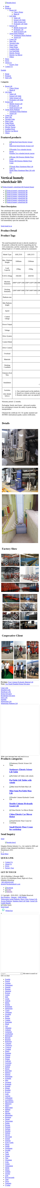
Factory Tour (13, 65)
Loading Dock (14, 49)
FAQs (7, 61)
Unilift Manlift (6, 903)
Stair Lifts (12, 41)
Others (11, 57)
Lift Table (12, 16)
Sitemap (14, 897)
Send (2, 839)
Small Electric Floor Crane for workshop (21, 828)
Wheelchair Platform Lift (9, 703)
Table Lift (17, 18)
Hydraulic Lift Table (20, 24)
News (7, 59)
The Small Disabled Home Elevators (17, 684)
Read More (4, 854)
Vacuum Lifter (14, 43)
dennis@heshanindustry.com (10, 884)
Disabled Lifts (5, 690)
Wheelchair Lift (6, 701)
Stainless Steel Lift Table (21, 901)
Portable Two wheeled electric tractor (21, 153)
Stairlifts (3, 699)
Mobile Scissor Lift (20, 28)
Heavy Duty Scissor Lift (28, 899)
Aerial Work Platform (16, 33)
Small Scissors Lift (20, 31)
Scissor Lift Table (19, 20)
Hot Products (5, 897)
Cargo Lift (12, 39)
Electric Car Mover (15, 55)
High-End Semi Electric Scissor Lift (21, 146)
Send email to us (6, 226)
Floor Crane (13, 45)
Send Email (5, 907)
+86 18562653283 (7, 882)
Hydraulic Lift (18, 30)
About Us (8, 63)
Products (8, 8)
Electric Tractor (14, 53)
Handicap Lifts (6, 692)
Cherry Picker (18, 12)
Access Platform (6, 901)
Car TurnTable (14, 51)
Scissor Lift (13, 26)
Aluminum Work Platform (22, 35)
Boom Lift (12, 10)
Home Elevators (6, 694)
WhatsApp (9, 911)
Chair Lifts (4, 688)
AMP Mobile (22, 897)
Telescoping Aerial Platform (10, 899)
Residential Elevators (8, 696)
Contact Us (9, 66)
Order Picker (13, 47)
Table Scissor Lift (19, 22)
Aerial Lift (17, 37)
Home (7, 6)
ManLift (16, 14)
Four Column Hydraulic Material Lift (20, 682)
